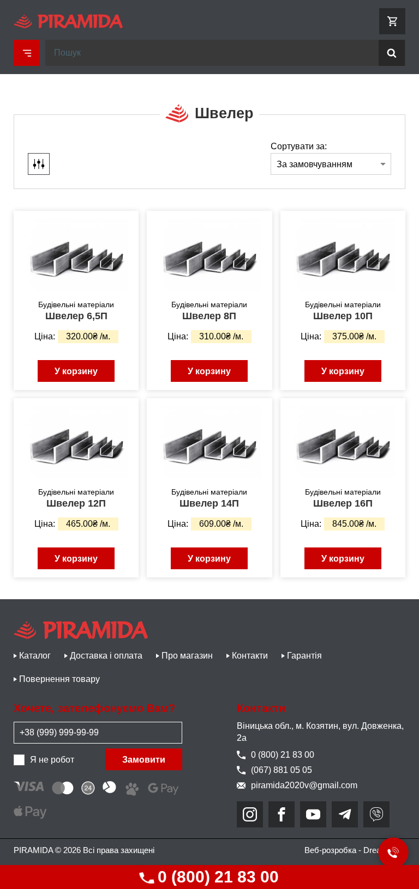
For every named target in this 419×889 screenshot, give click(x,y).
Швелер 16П (343, 503)
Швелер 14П (209, 503)
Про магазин (187, 655)
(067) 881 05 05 (281, 770)
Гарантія (304, 655)
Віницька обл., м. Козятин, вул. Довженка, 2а (320, 731)
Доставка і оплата (106, 655)
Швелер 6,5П (76, 315)
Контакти (250, 655)
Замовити (143, 759)
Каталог (35, 655)
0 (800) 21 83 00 (216, 877)
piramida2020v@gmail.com (304, 785)
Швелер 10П (343, 315)
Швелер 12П (76, 503)
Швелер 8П (209, 315)
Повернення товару (59, 679)
